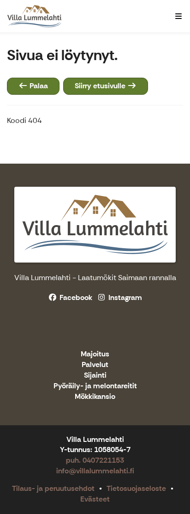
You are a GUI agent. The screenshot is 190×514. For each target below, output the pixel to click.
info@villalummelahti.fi (95, 471)
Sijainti (95, 375)
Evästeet (95, 499)
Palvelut (95, 365)
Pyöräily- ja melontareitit (95, 386)
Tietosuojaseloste (136, 488)
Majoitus (95, 354)
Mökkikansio (95, 396)
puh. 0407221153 (95, 460)
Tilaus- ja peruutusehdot (53, 488)
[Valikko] (178, 16)
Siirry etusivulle (101, 86)
